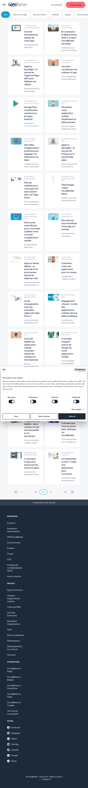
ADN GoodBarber (15, 537)
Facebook (15, 727)
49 (65, 492)
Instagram (15, 733)
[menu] (4, 5)
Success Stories (39, 14)
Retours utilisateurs (15, 635)
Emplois (10, 548)
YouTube (15, 744)
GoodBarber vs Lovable (14, 704)
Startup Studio (13, 542)
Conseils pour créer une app (44, 502)
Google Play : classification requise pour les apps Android (31, 113)
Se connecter (56, 5)
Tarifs (9, 629)
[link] (16, 492)
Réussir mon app (20, 14)
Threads (14, 755)
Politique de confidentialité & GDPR (14, 568)
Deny (16, 416)
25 (36, 492)
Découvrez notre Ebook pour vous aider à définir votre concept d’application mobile (32, 231)
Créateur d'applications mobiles (13, 598)
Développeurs (13, 640)
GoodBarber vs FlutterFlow (14, 687)
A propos (11, 523)
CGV (9, 559)
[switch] (33, 401)
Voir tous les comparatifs (12, 712)
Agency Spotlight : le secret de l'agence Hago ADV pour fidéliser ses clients (31, 75)
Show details (76, 409)
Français (45, 779)
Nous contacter (14, 576)
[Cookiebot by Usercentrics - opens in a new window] (76, 370)
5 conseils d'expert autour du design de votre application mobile (67, 347)
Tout (5, 14)
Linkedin (15, 750)
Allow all (72, 416)
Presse (10, 553)
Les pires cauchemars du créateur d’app (69, 69)
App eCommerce (15, 590)
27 (51, 492)
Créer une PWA (14, 607)
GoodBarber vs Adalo (14, 670)
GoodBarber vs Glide (14, 695)
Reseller (55, 14)
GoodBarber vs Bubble (14, 678)
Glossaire (11, 655)
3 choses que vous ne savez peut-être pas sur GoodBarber (68, 429)
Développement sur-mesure (14, 647)
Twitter (14, 738)
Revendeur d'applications (13, 622)
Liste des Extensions (12, 614)
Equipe (68, 14)
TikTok (14, 761)
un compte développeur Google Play (31, 125)
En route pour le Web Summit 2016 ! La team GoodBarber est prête (69, 37)
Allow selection (44, 416)
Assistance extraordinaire (13, 530)
